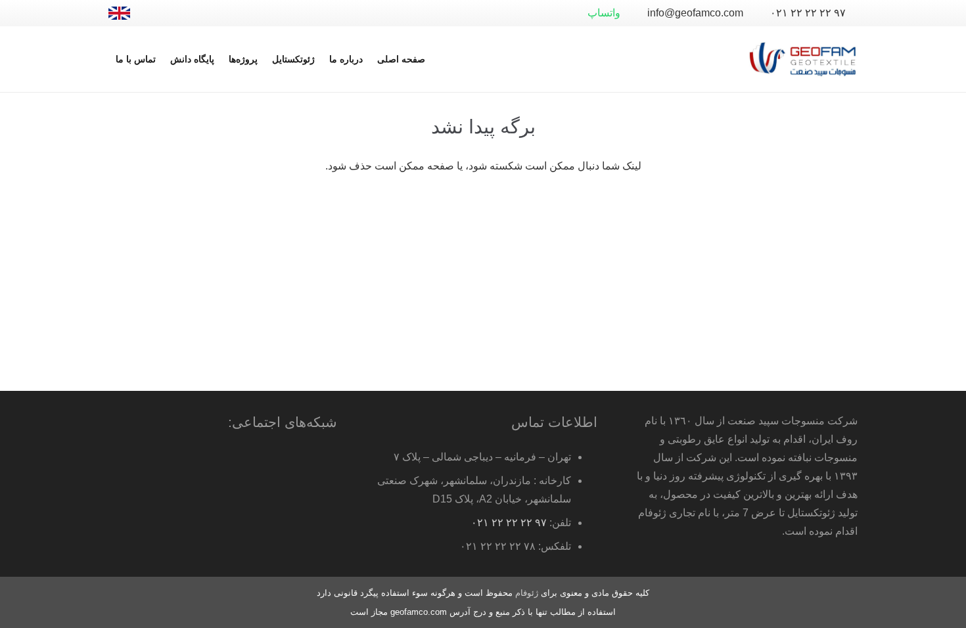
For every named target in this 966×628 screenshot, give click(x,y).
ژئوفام (526, 593)
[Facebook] (218, 13)
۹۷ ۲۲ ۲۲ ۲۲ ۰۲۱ (509, 522)
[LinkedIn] (176, 13)
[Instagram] (155, 13)
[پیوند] (119, 13)
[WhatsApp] (239, 13)
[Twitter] (197, 13)
